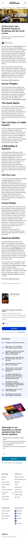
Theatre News (8, 7)
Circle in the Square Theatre (11, 274)
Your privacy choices (5, 493)
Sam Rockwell (18, 46)
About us (4, 477)
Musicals (17, 482)
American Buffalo (15, 294)
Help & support (6, 482)
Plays (16, 484)
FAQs (3, 479)
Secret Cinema (6, 516)
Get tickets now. (10, 80)
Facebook (19, 511)
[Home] (14, 3)
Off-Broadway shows (20, 479)
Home (3, 7)
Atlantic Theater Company (19, 265)
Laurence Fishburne (15, 248)
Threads (19, 518)
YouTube (19, 523)
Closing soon (18, 489)
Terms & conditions (7, 489)
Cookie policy (5, 499)
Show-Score (5, 513)
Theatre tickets (19, 494)
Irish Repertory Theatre (19, 99)
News (14, 7)
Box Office (5, 518)
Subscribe (14, 328)
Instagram (19, 513)
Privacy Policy (21, 332)
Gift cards (17, 497)
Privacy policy (5, 496)
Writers (4, 487)
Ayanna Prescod (8, 42)
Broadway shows (19, 477)
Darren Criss (16, 247)
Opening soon (18, 487)
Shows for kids (19, 492)
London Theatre (6, 511)
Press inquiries (6, 484)
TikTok (18, 516)
